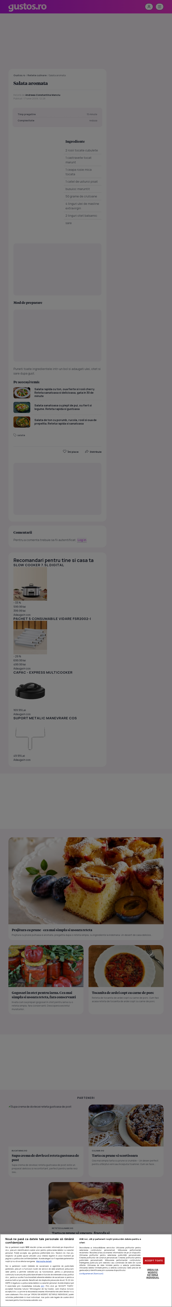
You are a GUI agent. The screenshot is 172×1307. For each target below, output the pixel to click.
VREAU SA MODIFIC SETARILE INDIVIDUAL (152, 1273)
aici (42, 1286)
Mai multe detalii (44, 1261)
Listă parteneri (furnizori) (91, 1273)
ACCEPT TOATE (154, 1260)
